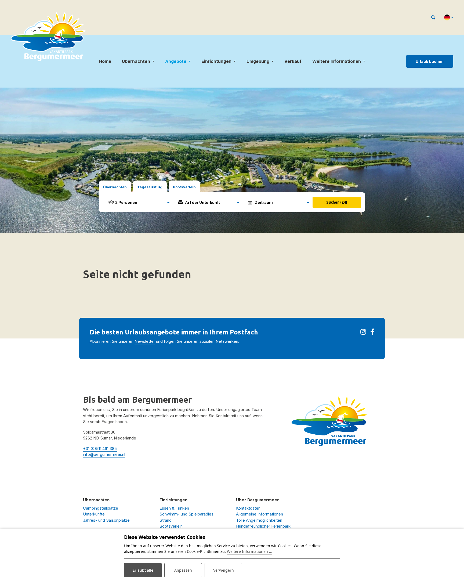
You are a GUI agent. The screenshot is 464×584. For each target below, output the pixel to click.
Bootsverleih (171, 526)
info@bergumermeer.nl (104, 454)
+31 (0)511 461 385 (100, 448)
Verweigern (223, 570)
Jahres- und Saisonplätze (106, 520)
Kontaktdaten (248, 508)
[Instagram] (363, 332)
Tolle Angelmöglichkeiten (259, 520)
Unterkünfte (94, 514)
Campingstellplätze (100, 508)
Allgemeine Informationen (259, 514)
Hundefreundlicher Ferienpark (263, 526)
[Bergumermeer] (48, 36)
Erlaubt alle (143, 570)
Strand (166, 520)
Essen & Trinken (174, 508)
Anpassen (183, 570)
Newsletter (145, 341)
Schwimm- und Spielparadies (186, 514)
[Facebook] (372, 332)
